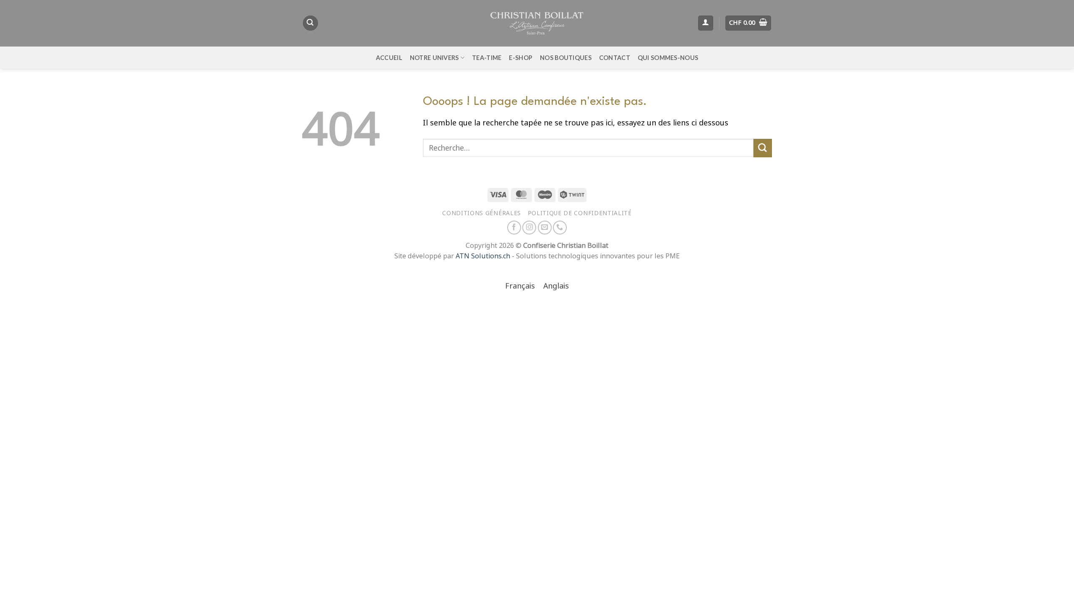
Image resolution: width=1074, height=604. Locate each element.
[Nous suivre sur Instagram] (529, 227)
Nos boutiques (566, 57)
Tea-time (486, 57)
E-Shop (520, 57)
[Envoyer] (762, 148)
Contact (614, 57)
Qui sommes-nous (668, 57)
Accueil (389, 57)
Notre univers (434, 57)
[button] (310, 23)
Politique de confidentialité (580, 213)
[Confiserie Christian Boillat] (537, 23)
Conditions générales (481, 213)
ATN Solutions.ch (483, 256)
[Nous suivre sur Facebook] (514, 227)
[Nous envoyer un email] (545, 227)
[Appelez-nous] (560, 227)
